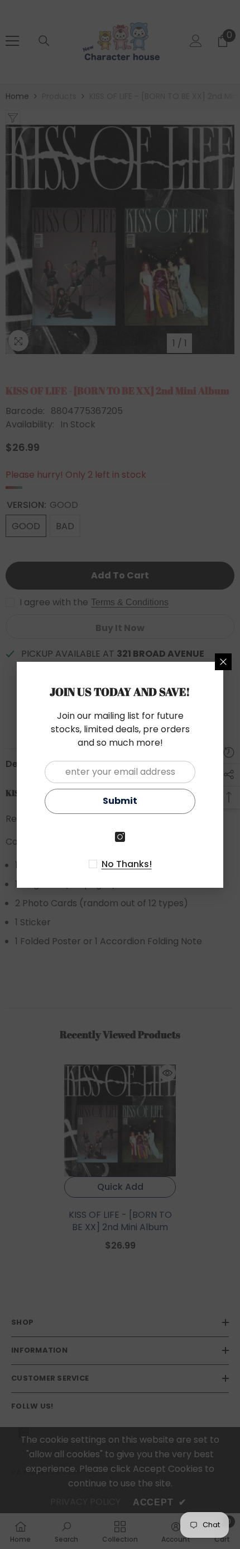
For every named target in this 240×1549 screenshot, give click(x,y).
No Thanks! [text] (127, 864)
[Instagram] (120, 837)
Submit (120, 800)
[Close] (223, 661)
